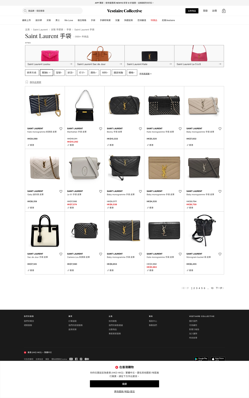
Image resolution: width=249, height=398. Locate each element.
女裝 (49, 20)
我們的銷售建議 (116, 325)
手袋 (68, 29)
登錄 (205, 10)
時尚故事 (193, 337)
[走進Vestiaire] (177, 20)
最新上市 (26, 20)
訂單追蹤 (72, 321)
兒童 (117, 20)
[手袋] (97, 20)
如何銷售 (113, 321)
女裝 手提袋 (57, 29)
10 (212, 288)
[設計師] (44, 20)
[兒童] (122, 20)
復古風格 (82, 20)
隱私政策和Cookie (59, 359)
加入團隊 (193, 333)
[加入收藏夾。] (61, 129)
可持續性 (193, 325)
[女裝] (53, 20)
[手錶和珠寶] (113, 20)
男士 (57, 20)
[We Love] (75, 20)
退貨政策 (72, 329)
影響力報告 (194, 329)
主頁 (27, 29)
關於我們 (193, 321)
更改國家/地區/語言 (124, 391)
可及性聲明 (28, 359)
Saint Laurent (40, 29)
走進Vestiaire (168, 20)
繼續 (124, 384)
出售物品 (192, 10)
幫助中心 (153, 321)
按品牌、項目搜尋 (36, 10)
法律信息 (39, 359)
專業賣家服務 (115, 333)
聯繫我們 (153, 325)
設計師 (38, 20)
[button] (224, 11)
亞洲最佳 (141, 20)
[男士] (62, 20)
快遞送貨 (128, 20)
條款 (47, 359)
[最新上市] (33, 20)
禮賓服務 (28, 325)
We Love (68, 20)
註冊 (214, 10)
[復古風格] (88, 20)
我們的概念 (29, 321)
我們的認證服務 (75, 325)
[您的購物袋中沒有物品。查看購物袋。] (224, 11)
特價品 (154, 20)
